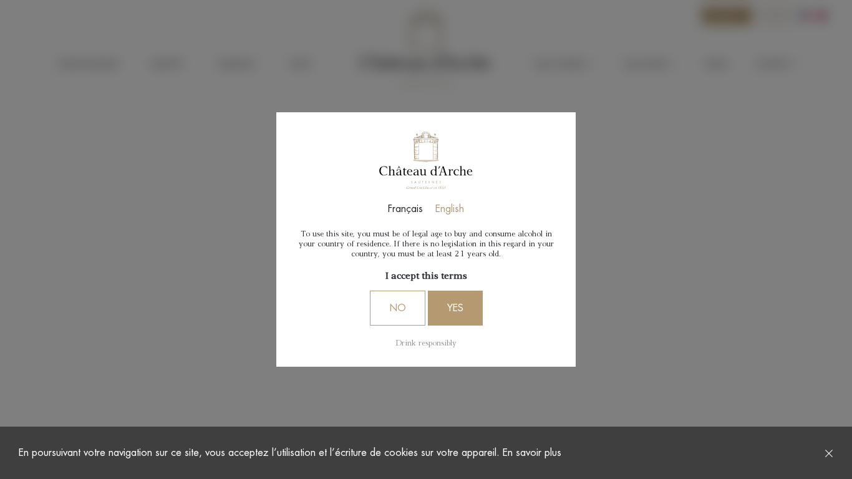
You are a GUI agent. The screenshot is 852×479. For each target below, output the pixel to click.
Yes (455, 308)
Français (405, 209)
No (397, 308)
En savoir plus (532, 453)
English (449, 209)
